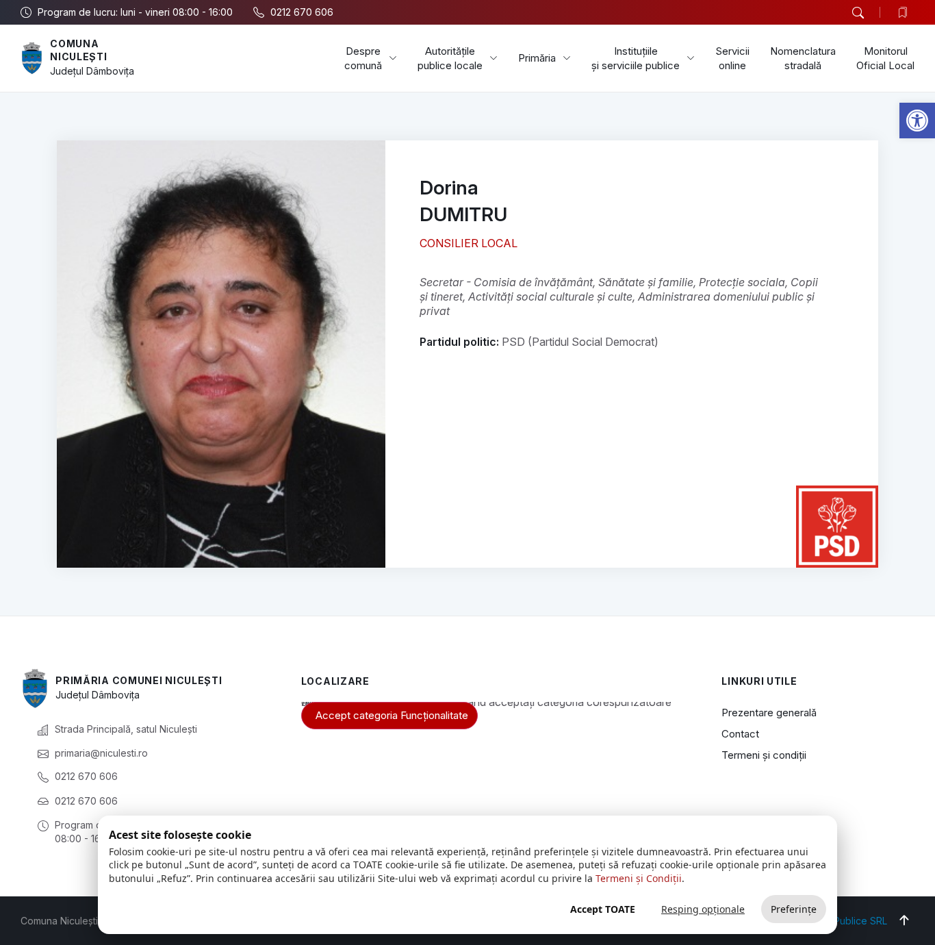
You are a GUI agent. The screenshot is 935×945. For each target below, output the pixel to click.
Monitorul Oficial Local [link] (885, 58)
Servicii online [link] (732, 58)
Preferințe (794, 909)
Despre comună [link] (363, 58)
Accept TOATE (602, 909)
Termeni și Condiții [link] (638, 878)
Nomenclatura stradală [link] (803, 58)
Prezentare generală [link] (769, 712)
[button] (857, 13)
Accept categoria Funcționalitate (392, 715)
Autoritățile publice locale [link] (450, 58)
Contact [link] (740, 733)
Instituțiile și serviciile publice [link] (635, 58)
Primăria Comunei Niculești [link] (138, 680)
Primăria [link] (537, 57)
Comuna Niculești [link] (78, 50)
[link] (917, 120)
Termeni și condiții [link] (763, 754)
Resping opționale (703, 909)
